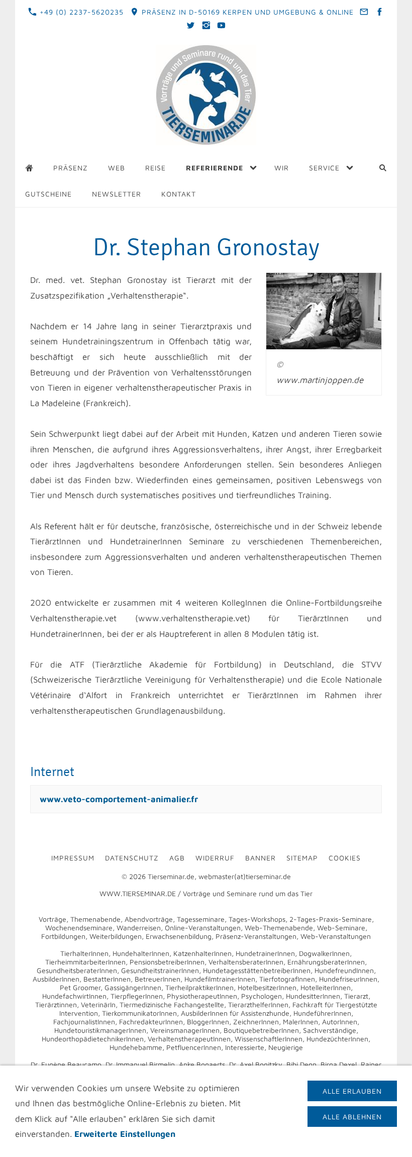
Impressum (72, 857)
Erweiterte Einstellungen (124, 1134)
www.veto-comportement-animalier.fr (119, 799)
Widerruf (215, 857)
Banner (260, 857)
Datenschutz (132, 857)
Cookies (345, 857)
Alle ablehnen (352, 1116)
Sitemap (302, 857)
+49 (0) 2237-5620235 (80, 12)
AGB (177, 857)
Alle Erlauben (352, 1091)
